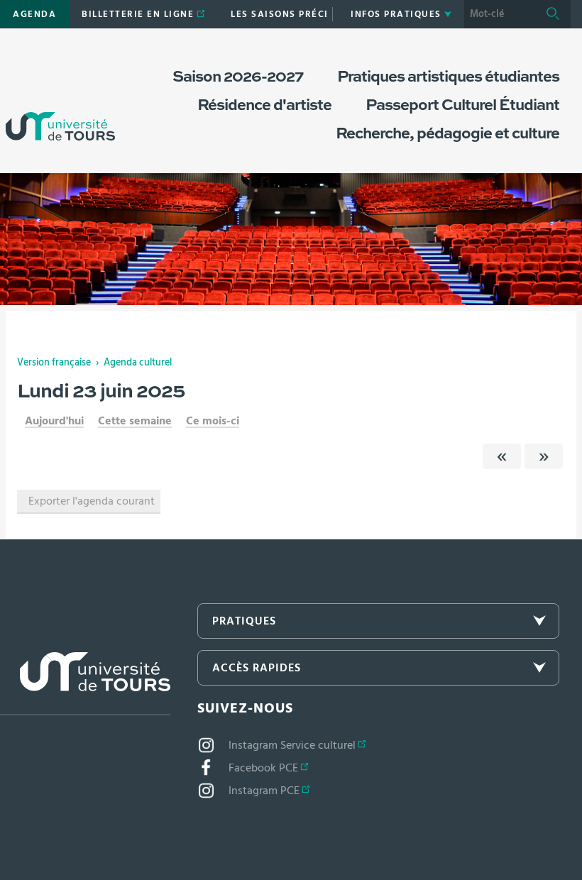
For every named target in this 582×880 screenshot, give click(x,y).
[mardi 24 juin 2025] (544, 456)
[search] (499, 14)
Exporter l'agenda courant (91, 501)
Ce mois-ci (212, 421)
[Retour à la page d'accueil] (60, 98)
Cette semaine (135, 421)
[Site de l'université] (85, 683)
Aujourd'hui (54, 421)
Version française (54, 363)
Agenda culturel (138, 363)
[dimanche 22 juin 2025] (502, 456)
